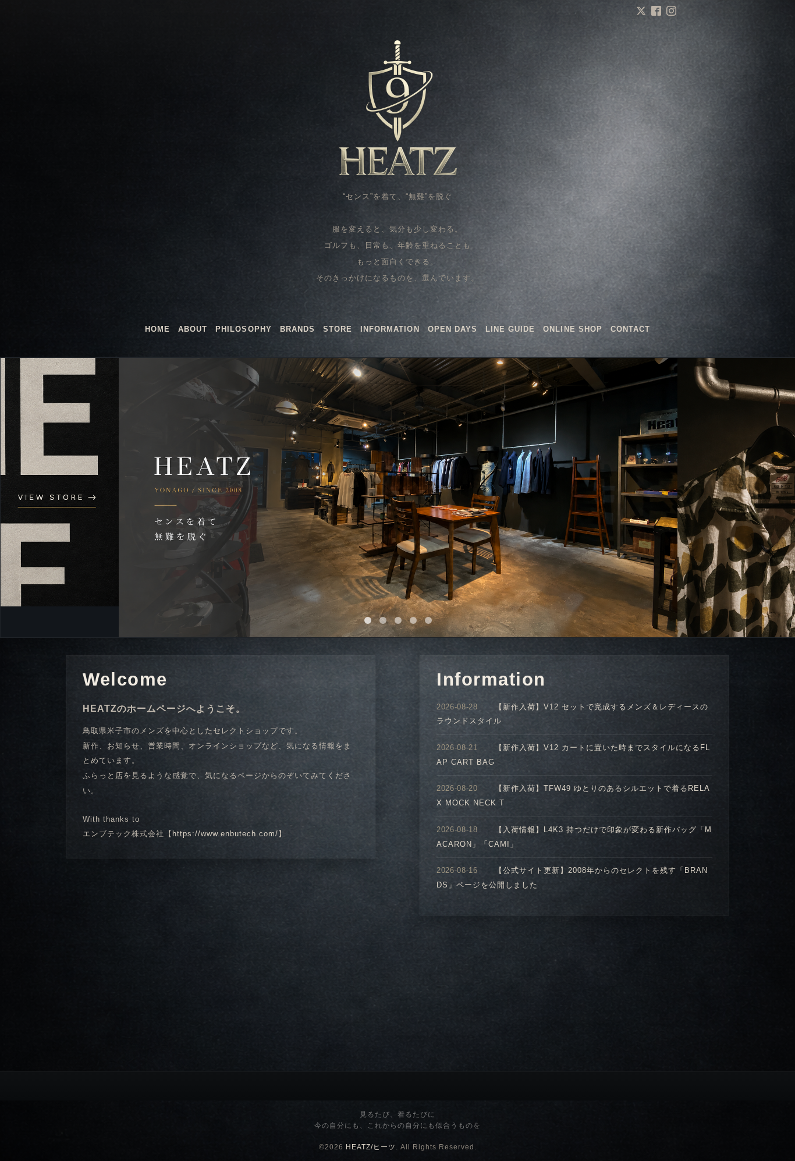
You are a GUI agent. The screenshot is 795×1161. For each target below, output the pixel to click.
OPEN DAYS (452, 329)
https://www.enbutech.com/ (225, 833)
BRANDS (297, 329)
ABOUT (192, 329)
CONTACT (630, 329)
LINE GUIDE (510, 329)
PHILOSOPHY (243, 329)
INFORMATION (389, 329)
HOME (157, 329)
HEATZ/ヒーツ (371, 1147)
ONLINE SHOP (572, 329)
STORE (337, 329)
